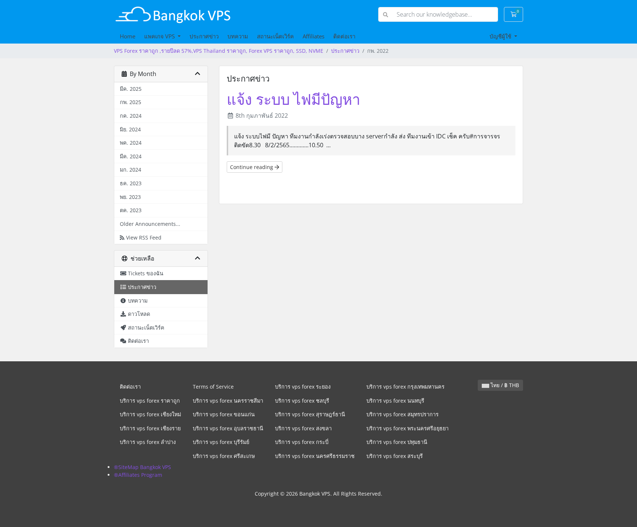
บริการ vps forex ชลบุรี (302, 400)
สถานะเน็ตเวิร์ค (275, 36)
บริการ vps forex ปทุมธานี (396, 441)
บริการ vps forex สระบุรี (394, 455)
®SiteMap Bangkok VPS (142, 467)
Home (127, 36)
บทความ (237, 36)
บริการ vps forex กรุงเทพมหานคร (405, 386)
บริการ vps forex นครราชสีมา (228, 400)
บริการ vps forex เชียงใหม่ (150, 414)
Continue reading (252, 166)
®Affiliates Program (138, 474)
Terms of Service (213, 386)
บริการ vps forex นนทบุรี (395, 400)
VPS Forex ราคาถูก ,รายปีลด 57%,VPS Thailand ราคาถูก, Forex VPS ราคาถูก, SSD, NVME (218, 50)
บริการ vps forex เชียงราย (150, 428)
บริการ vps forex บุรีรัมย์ (221, 441)
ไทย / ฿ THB (504, 385)
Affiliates (313, 36)
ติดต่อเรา (344, 36)
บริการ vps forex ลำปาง (148, 441)
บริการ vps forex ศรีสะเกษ (224, 455)
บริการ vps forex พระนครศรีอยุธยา (407, 428)
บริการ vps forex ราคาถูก (150, 400)
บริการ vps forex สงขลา (303, 428)
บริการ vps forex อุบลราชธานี (228, 428)
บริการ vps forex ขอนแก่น (224, 414)
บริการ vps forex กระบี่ (301, 441)
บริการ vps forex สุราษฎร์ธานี (310, 414)
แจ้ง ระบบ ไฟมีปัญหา (293, 99)
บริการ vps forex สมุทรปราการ (402, 414)
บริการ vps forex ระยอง (303, 386)
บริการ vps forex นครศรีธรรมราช (315, 455)
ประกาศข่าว (204, 36)
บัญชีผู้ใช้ (501, 36)
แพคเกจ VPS (160, 36)
